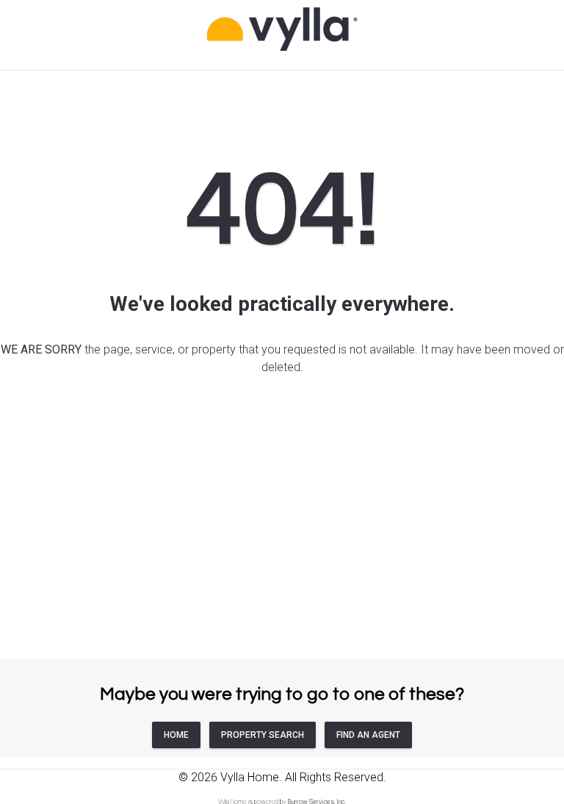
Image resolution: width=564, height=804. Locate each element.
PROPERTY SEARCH (262, 735)
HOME (176, 735)
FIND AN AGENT (368, 735)
